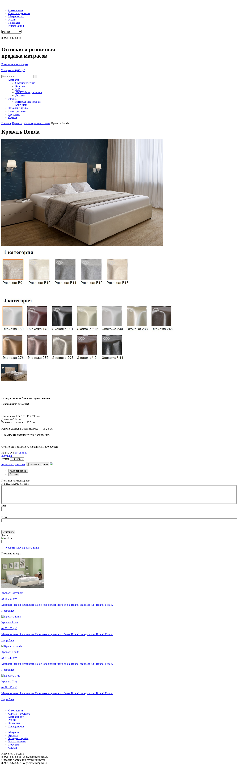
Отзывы (14, 474)
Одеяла (12, 117)
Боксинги (21, 104)
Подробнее (7, 610)
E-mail (4, 517)
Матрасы (13, 79)
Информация (16, 25)
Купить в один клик (13, 464)
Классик (20, 86)
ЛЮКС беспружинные (28, 92)
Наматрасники (17, 111)
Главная (6, 123)
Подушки (14, 114)
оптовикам (21, 452)
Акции (12, 19)
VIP (17, 89)
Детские (20, 95)
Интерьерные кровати (28, 101)
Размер (5, 458)
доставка (6, 455)
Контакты (14, 22)
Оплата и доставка (19, 13)
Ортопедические (25, 82)
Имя (3, 505)
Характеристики (18, 471)
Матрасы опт (16, 16)
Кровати (13, 98)
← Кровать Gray (11, 547)
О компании (15, 10)
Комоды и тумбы (18, 107)
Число (4, 535)
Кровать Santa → (32, 547)
